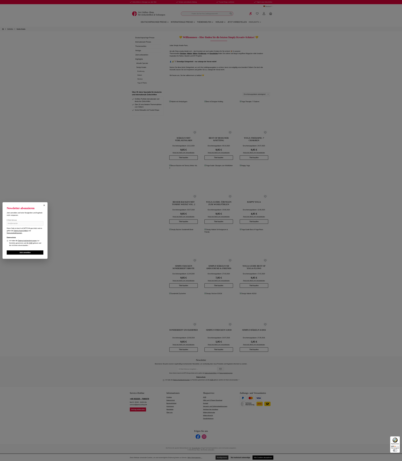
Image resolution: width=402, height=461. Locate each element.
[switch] (395, 450)
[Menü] (398, 437)
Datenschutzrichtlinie (21, 231)
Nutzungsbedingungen (14, 233)
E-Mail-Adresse (12, 220)
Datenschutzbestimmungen (27, 240)
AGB (30, 243)
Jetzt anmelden (25, 252)
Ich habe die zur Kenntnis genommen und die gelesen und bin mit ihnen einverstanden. (25, 243)
